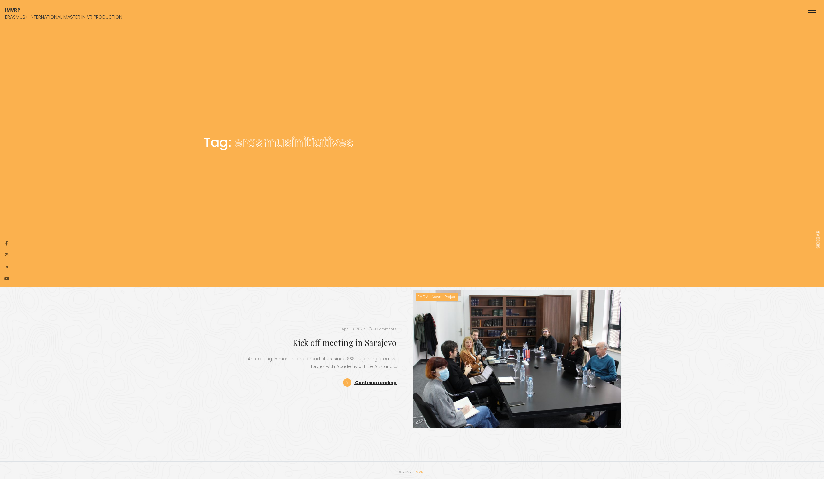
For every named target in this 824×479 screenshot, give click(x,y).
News (436, 296)
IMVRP (420, 471)
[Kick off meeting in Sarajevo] (517, 359)
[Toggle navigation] (812, 12)
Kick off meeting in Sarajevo (345, 342)
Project (450, 296)
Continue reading (375, 383)
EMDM (422, 296)
